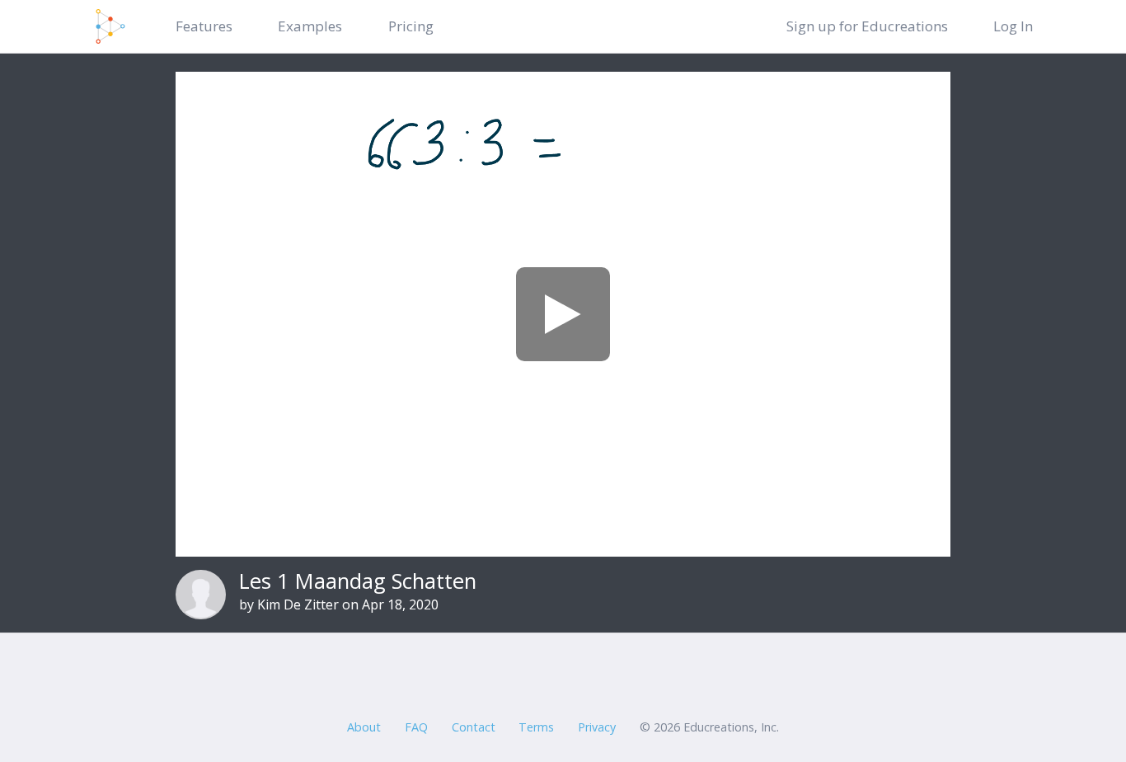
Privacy (597, 727)
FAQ (416, 727)
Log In (1013, 25)
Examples (310, 25)
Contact (473, 727)
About (364, 727)
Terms (536, 727)
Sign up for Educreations (867, 25)
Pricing (411, 25)
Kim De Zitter (298, 604)
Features (204, 25)
